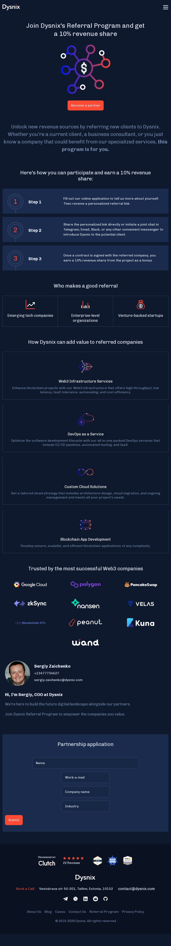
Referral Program (104, 912)
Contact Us (77, 912)
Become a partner (85, 105)
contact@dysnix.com (136, 888)
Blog (48, 912)
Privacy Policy (133, 912)
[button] (165, 7)
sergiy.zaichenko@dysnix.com (58, 680)
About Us (34, 912)
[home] (12, 7)
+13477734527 (46, 673)
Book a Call (25, 889)
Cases (60, 912)
